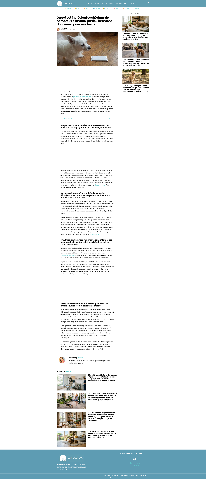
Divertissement (129, 3)
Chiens (69, 372)
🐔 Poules (117, 8)
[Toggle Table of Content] (108, 118)
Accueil (91, 3)
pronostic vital (94, 234)
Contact (131, 475)
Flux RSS (117, 477)
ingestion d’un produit (68, 255)
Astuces (119, 3)
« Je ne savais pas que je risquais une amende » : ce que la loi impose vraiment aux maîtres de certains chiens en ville (135, 62)
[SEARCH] (148, 3)
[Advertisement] (87, 79)
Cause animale (109, 3)
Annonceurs (124, 475)
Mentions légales (108, 477)
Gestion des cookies (141, 475)
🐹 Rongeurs (127, 8)
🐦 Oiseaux (97, 8)
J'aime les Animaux (135, 464)
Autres (137, 8)
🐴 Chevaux (87, 8)
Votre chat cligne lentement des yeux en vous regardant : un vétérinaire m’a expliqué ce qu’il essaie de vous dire (135, 36)
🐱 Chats (77, 8)
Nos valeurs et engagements (111, 475)
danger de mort (100, 185)
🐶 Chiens (68, 8)
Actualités (99, 3)
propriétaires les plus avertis (82, 97)
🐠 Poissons (107, 8)
